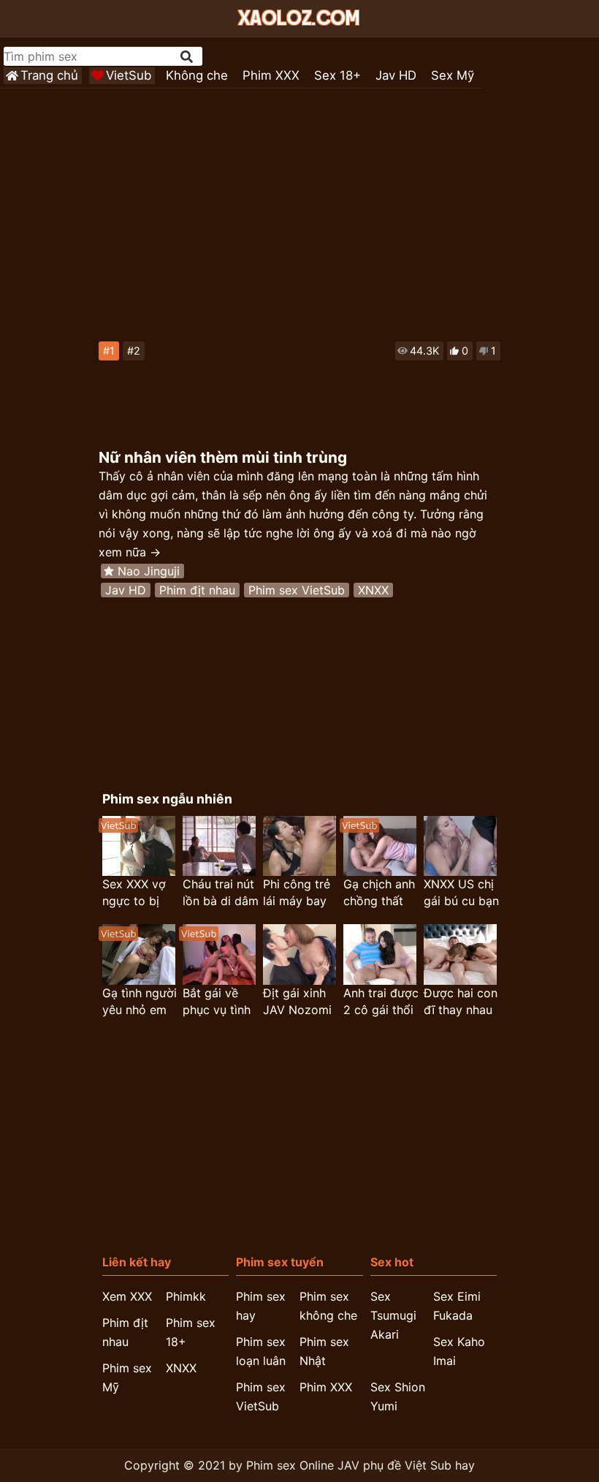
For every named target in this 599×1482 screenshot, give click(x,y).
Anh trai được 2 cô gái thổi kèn (381, 1002)
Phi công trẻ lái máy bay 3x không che (300, 893)
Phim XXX (271, 75)
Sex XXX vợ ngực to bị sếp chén (134, 893)
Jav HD (395, 75)
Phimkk (186, 1296)
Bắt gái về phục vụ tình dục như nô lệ (220, 1002)
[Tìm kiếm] (187, 56)
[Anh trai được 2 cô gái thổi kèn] (380, 954)
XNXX (373, 590)
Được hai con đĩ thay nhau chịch (460, 1002)
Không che (197, 75)
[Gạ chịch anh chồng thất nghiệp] (380, 846)
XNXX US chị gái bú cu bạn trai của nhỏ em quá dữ (461, 893)
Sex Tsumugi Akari (393, 1315)
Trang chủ (49, 75)
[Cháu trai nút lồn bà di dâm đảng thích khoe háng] (219, 846)
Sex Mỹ (452, 75)
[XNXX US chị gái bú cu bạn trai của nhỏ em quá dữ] (460, 846)
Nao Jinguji (149, 571)
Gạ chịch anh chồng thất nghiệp (379, 893)
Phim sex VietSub (296, 590)
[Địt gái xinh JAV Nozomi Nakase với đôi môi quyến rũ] (299, 954)
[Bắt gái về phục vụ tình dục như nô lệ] (219, 954)
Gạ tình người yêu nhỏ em (139, 1001)
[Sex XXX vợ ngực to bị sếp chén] (139, 846)
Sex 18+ (337, 75)
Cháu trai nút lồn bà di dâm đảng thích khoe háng (221, 893)
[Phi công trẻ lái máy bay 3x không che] (299, 846)
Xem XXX (127, 1296)
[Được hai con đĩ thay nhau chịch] (460, 954)
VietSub (128, 75)
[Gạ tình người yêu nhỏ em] (139, 954)
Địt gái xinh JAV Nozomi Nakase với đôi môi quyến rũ (297, 1002)
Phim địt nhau (197, 590)
